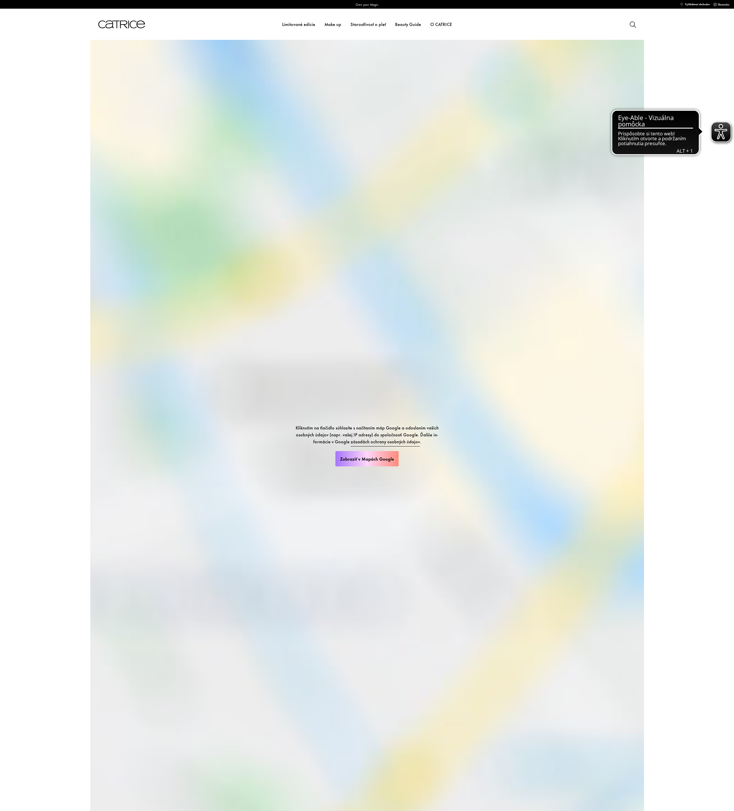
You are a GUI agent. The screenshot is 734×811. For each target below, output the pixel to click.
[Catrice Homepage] (128, 24)
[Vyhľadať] (632, 24)
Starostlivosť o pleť (368, 24)
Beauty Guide (408, 24)
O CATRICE (441, 24)
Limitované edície (298, 24)
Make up (332, 24)
